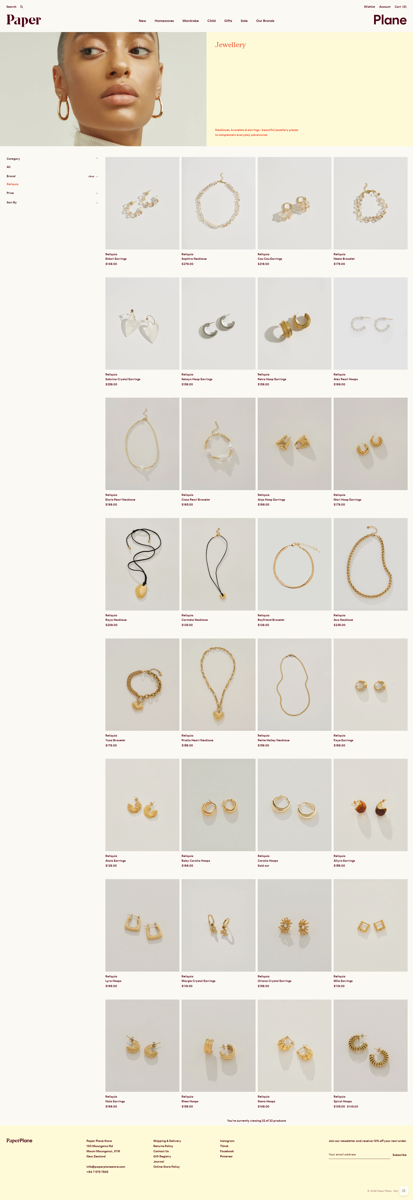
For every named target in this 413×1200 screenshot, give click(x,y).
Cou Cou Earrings (270, 258)
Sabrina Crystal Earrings (122, 379)
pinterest (226, 1156)
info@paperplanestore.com (105, 1166)
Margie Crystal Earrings (198, 981)
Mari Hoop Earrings (347, 499)
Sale (244, 21)
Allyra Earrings (344, 860)
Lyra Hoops (113, 981)
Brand (11, 176)
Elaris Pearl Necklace (120, 499)
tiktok (224, 1146)
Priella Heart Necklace (197, 740)
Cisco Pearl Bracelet (196, 499)
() (401, 6)
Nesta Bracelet (344, 258)
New (142, 21)
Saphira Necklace (194, 258)
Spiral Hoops (343, 1101)
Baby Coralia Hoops (196, 860)
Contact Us (161, 1151)
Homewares (164, 21)
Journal (158, 1161)
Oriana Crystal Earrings (274, 981)
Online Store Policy (166, 1166)
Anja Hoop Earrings (271, 499)
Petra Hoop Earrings (272, 379)
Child (211, 21)
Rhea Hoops (190, 1101)
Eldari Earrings (115, 258)
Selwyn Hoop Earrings (197, 379)
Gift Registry (162, 1156)
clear (91, 176)
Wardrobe (190, 21)
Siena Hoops (266, 1101)
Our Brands (265, 21)
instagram (227, 1141)
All (9, 167)
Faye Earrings (343, 740)
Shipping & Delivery (167, 1141)
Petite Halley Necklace (274, 740)
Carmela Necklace (195, 620)
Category (13, 158)
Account (385, 6)
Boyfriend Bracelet (271, 620)
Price (10, 193)
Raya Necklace (116, 620)
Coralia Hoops (268, 860)
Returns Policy (163, 1146)
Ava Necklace (343, 620)
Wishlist (369, 6)
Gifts (228, 21)
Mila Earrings (343, 981)
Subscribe (400, 1155)
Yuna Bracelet (115, 740)
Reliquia (12, 184)
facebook (227, 1151)
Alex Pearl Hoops (346, 379)
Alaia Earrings (115, 860)
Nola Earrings (115, 1101)
